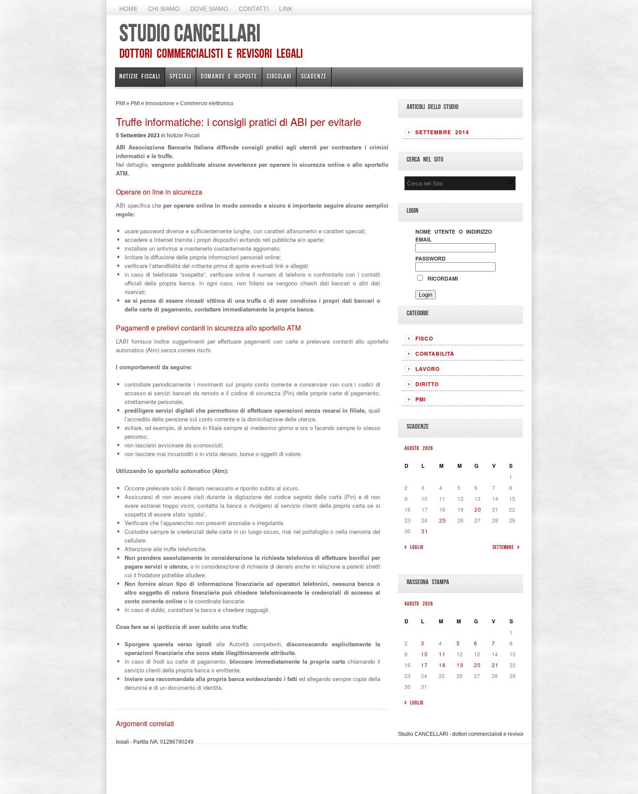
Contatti (254, 8)
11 (442, 654)
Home (128, 8)
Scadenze (314, 76)
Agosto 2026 (419, 448)
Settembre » (506, 547)
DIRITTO (427, 384)
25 (442, 520)
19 (460, 664)
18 (442, 664)
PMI (120, 103)
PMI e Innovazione (152, 103)
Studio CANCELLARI (189, 33)
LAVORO (427, 369)
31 (424, 531)
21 (495, 664)
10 (424, 654)
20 (477, 509)
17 (424, 664)
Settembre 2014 (442, 132)
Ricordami (441, 278)
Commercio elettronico (206, 103)
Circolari (279, 76)
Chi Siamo (164, 8)
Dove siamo (209, 8)
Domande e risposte (229, 76)
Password (430, 258)
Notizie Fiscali (139, 76)
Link (286, 8)
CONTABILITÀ (434, 353)
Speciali (180, 76)
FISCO (424, 338)
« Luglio (414, 547)
